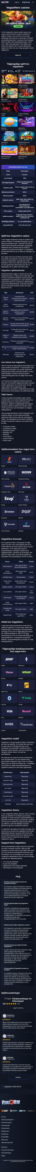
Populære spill (4, 71)
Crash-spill (19, 71)
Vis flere (18, 1077)
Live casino (12, 71)
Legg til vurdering (18, 1008)
